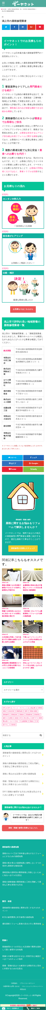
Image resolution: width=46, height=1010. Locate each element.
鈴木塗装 (7, 351)
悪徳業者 (29, 714)
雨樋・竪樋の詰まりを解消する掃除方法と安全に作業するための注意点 (21, 782)
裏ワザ (34, 718)
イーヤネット (26, 995)
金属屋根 (24, 721)
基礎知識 (19, 711)
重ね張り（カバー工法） (11, 721)
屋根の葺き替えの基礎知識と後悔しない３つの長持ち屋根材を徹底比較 (21, 864)
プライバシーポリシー (27, 983)
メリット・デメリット (19, 708)
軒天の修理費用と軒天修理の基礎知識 (18, 917)
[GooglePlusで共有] (31, 27)
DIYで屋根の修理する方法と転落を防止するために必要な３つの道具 (22, 793)
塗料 (26, 711)
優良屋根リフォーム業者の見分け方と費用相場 (21, 924)
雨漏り (32, 721)
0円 (4, 708)
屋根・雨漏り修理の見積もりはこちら (23, 828)
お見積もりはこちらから (23, 309)
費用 (40, 718)
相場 (16, 718)
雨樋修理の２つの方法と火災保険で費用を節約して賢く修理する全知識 (21, 948)
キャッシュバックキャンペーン (32, 986)
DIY (9, 708)
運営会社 (23, 989)
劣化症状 (11, 711)
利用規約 (14, 983)
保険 (4, 711)
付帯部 (40, 708)
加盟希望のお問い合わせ (11, 986)
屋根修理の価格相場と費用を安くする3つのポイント (22, 754)
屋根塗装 (14, 714)
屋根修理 (6, 714)
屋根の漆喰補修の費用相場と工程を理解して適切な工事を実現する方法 (21, 765)
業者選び (37, 714)
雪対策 (13, 725)
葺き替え (27, 718)
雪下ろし (6, 725)
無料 (4, 718)
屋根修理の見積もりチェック (23, 548)
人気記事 (32, 708)
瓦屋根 (10, 718)
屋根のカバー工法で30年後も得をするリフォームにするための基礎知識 (21, 854)
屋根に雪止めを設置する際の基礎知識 (19, 774)
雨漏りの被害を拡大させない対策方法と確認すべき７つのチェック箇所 (21, 957)
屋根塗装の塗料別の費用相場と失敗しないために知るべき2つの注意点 (21, 873)
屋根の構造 (33, 711)
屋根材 (21, 714)
